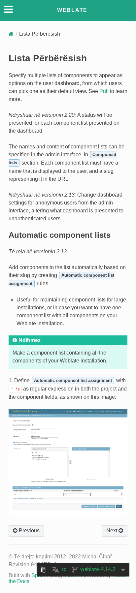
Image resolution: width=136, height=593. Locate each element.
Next (112, 530)
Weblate (72, 10)
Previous (28, 530)
